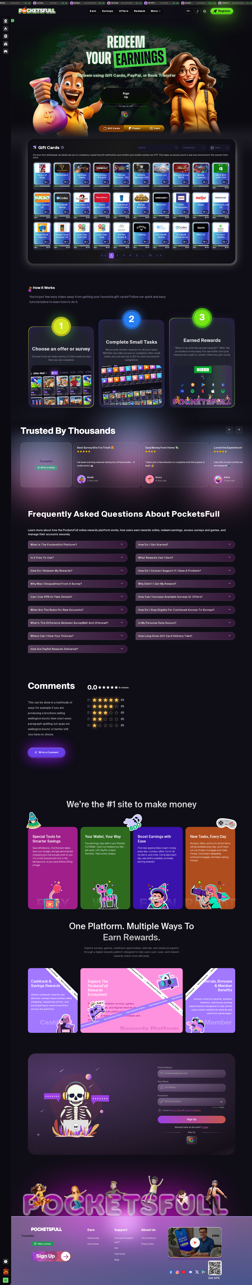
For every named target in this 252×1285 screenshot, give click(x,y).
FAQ (116, 1248)
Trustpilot (46, 461)
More (154, 11)
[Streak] (5, 28)
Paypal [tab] (136, 129)
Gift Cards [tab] (113, 129)
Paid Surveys (93, 1238)
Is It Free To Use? (42, 558)
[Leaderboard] (5, 21)
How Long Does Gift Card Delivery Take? (165, 636)
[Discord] (191, 1272)
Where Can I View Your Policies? (52, 636)
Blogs (116, 1259)
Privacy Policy (176, 1110)
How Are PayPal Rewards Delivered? (54, 649)
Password (163, 1096)
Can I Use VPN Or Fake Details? (51, 597)
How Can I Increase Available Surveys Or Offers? (170, 597)
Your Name (163, 1082)
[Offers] (5, 51)
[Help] (6, 1261)
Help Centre (119, 1254)
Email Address (165, 1068)
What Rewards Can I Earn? (155, 558)
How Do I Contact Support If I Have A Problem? (169, 571)
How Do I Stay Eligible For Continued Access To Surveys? (176, 610)
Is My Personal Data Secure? (157, 623)
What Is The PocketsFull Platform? (54, 544)
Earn (93, 11)
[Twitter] (197, 1272)
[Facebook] (171, 1272)
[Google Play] (204, 1272)
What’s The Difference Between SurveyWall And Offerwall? (70, 623)
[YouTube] (184, 1272)
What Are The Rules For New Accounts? (57, 610)
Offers (123, 11)
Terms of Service (148, 1238)
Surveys (107, 11)
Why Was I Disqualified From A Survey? (56, 584)
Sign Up (126, 95)
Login (205, 1127)
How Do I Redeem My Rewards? (51, 571)
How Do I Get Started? (153, 544)
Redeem (139, 11)
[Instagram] (177, 1272)
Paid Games (93, 1244)
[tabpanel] (131, 201)
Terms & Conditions (192, 1110)
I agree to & (181, 1110)
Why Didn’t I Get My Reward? (157, 584)
